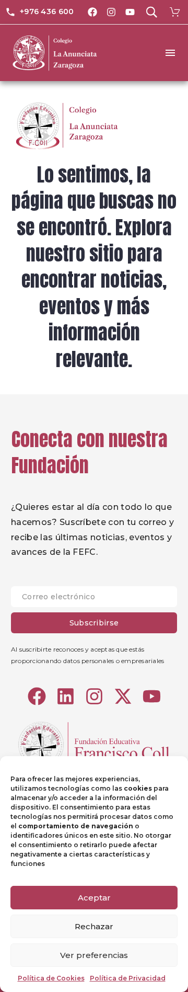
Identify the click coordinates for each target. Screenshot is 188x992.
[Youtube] (130, 12)
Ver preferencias (94, 955)
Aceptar (94, 898)
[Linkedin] (65, 696)
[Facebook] (92, 12)
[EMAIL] (94, 599)
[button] (151, 12)
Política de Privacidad (128, 978)
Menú (170, 53)
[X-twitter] (123, 696)
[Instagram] (111, 12)
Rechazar (94, 926)
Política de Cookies (51, 978)
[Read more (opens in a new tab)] (39, 12)
